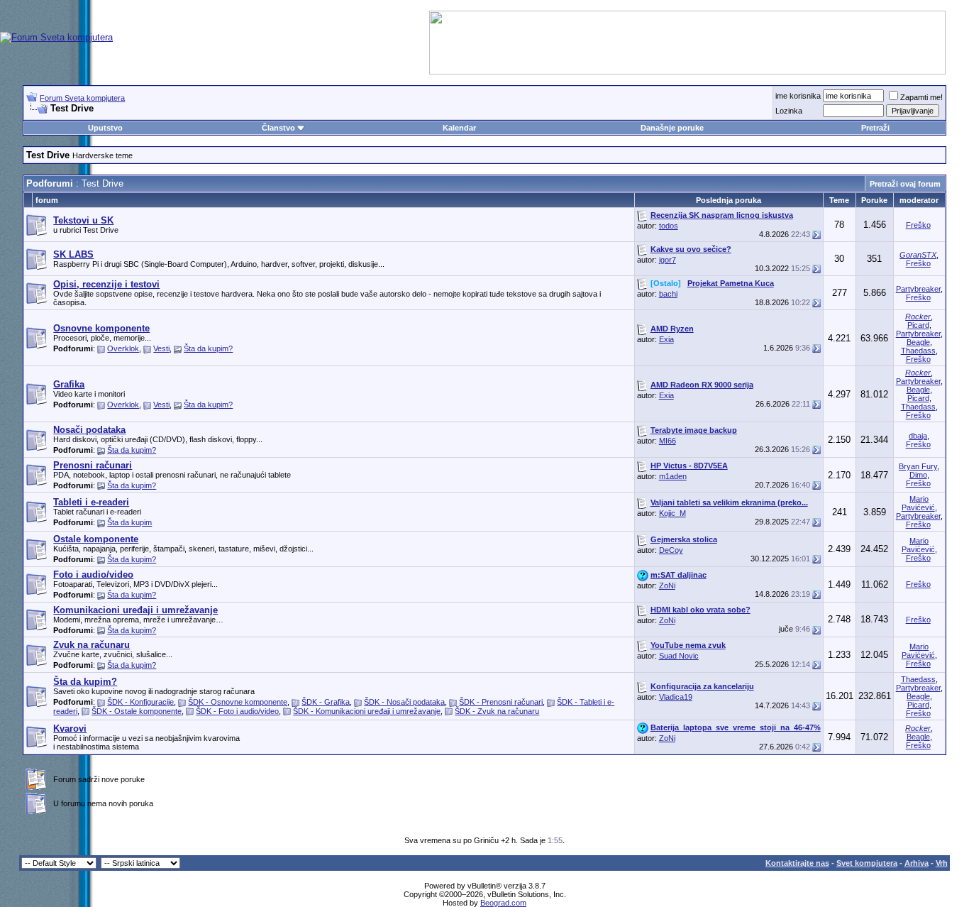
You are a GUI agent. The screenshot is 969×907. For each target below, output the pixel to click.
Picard (918, 325)
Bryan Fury (918, 466)
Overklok (123, 348)
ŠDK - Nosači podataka (404, 702)
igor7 (667, 259)
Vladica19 (675, 697)
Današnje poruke (672, 127)
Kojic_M (672, 513)
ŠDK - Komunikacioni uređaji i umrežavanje (367, 711)
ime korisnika (798, 96)
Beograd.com (503, 902)
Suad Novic (679, 656)
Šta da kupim (129, 522)
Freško (918, 225)
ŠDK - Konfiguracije (140, 702)
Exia (666, 339)
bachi (668, 294)
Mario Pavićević (918, 503)
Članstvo (278, 127)
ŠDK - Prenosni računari (501, 702)
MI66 (667, 440)
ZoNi (667, 585)
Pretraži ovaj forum (905, 184)
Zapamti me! (921, 97)
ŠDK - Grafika (325, 702)
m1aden (673, 476)
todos (668, 225)
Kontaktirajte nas (797, 863)
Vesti (161, 348)
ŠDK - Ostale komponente (137, 711)
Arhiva (916, 863)
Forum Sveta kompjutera (82, 98)
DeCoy (671, 550)
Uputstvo (105, 127)
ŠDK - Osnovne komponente (237, 702)
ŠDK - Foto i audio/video (237, 711)
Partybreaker (918, 289)
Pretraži (875, 127)
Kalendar (459, 127)
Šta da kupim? (208, 348)
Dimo (918, 475)
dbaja (918, 435)
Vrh (942, 863)
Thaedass (918, 350)
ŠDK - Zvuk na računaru (497, 711)
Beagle (918, 342)
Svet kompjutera (866, 863)
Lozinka (788, 110)
